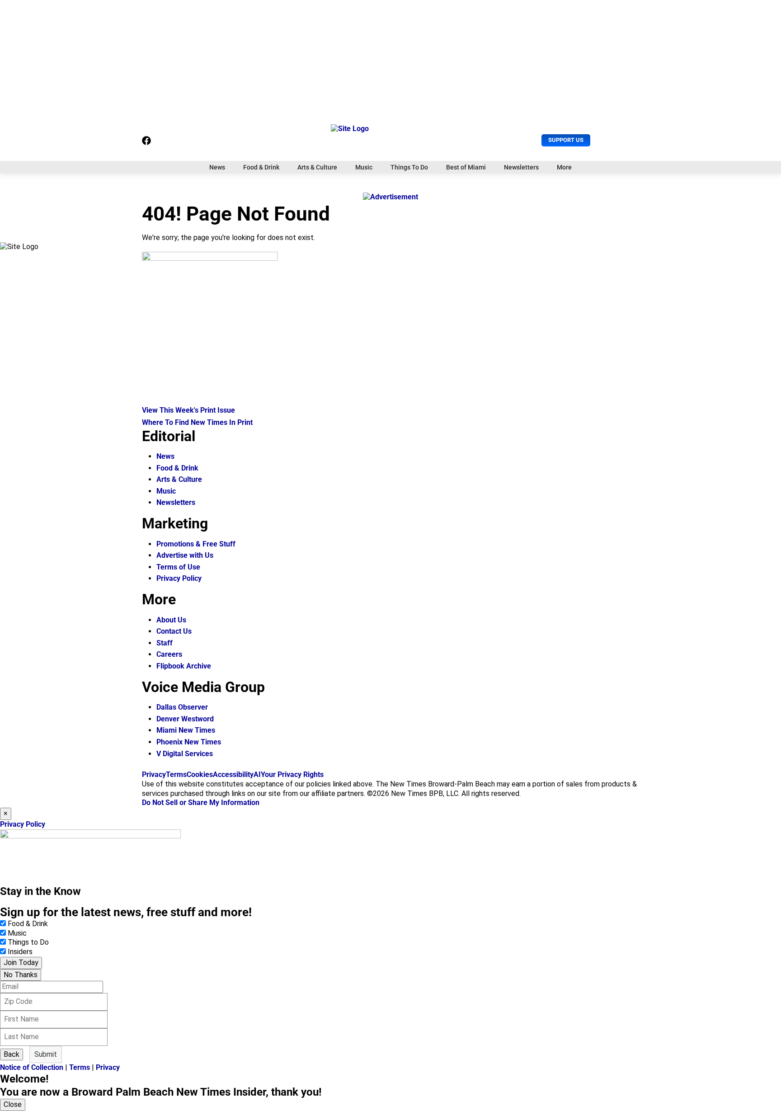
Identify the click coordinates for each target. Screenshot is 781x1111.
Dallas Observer (182, 707)
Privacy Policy (179, 578)
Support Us (565, 140)
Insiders (20, 951)
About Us (171, 620)
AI (257, 774)
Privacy (154, 774)
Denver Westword (185, 719)
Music (363, 167)
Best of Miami (466, 167)
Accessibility (233, 774)
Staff (164, 643)
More (564, 167)
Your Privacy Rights (292, 774)
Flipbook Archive (183, 666)
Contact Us (174, 631)
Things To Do (409, 167)
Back (11, 1054)
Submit (45, 1054)
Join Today (21, 962)
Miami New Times (185, 730)
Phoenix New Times (188, 742)
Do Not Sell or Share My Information (200, 802)
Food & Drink (261, 167)
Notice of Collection (31, 1067)
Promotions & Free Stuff (195, 544)
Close (13, 1104)
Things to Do (28, 942)
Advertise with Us (184, 555)
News (217, 167)
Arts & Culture (317, 167)
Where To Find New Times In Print (197, 422)
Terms (176, 774)
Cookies (200, 774)
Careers (169, 654)
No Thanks (21, 974)
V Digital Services (184, 753)
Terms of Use (178, 567)
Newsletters (521, 167)
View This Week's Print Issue (188, 410)
